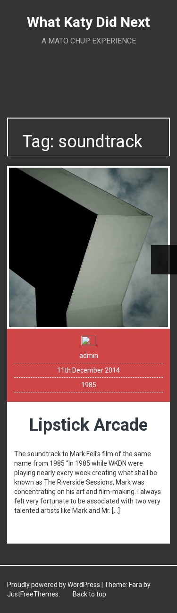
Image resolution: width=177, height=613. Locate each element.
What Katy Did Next (88, 22)
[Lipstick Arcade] (88, 246)
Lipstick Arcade (88, 425)
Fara (135, 584)
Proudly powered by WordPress (53, 584)
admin (88, 355)
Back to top (88, 594)
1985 (88, 385)
